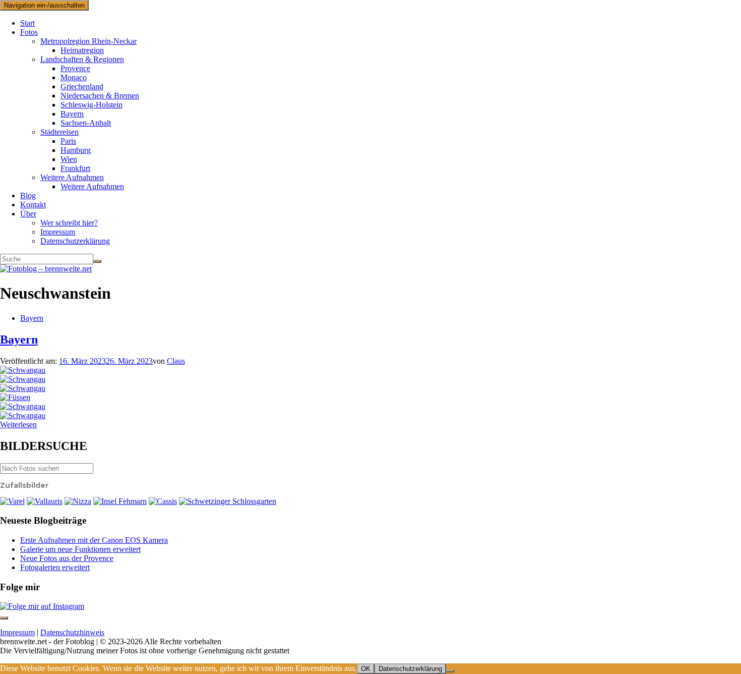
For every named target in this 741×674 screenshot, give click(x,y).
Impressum (57, 232)
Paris (68, 141)
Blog (28, 195)
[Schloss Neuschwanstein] (22, 379)
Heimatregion (82, 50)
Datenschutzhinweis (72, 632)
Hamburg (75, 150)
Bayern (72, 113)
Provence (75, 68)
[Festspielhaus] (15, 397)
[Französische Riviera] (78, 501)
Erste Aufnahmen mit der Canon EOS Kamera (94, 540)
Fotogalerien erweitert (55, 567)
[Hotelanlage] (45, 501)
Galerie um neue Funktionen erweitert (80, 549)
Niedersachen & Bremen (99, 95)
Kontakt (33, 204)
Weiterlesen (18, 424)
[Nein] (450, 670)
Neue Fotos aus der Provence (66, 558)
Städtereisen (59, 132)
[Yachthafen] (120, 501)
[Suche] (97, 261)
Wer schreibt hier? (69, 222)
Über (28, 213)
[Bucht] (163, 501)
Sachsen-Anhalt (85, 123)
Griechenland (81, 86)
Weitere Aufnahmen (72, 177)
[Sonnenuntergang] (12, 501)
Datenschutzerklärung (75, 241)
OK (366, 668)
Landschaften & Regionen (82, 59)
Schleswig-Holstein (91, 104)
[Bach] (22, 388)
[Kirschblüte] (227, 501)
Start (27, 23)
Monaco (73, 77)
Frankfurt (75, 168)
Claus (176, 361)
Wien (68, 159)
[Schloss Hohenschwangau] (22, 370)
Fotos (29, 32)
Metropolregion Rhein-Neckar (88, 41)
